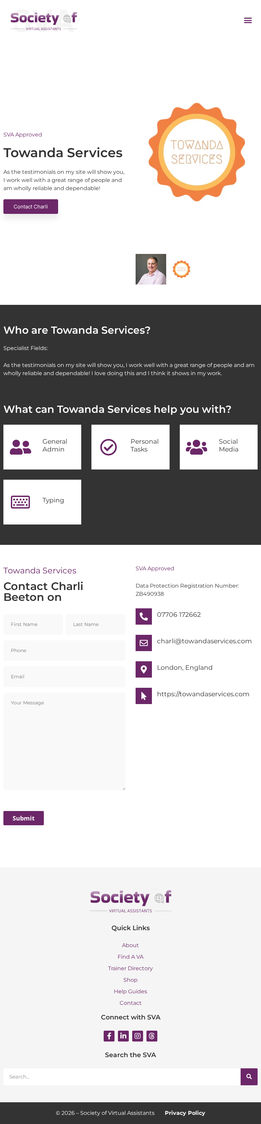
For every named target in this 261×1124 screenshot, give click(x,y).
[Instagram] (137, 1036)
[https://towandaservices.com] (144, 696)
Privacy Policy (185, 1113)
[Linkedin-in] (123, 1036)
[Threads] (151, 1036)
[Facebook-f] (109, 1036)
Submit (24, 818)
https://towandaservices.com (203, 694)
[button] (248, 20)
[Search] (249, 1076)
